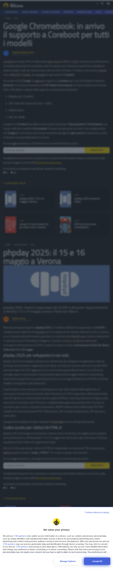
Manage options (68, 561)
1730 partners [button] (20, 536)
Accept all (97, 561)
